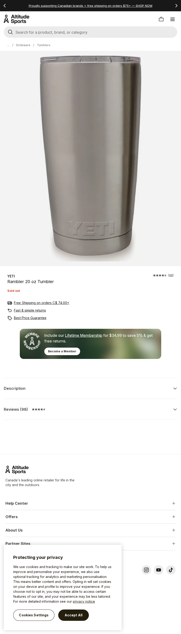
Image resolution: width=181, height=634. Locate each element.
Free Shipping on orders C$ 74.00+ (41, 303)
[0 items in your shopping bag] (161, 19)
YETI (11, 276)
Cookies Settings (34, 615)
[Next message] (176, 5)
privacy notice (84, 601)
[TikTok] (171, 570)
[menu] (172, 19)
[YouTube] (158, 570)
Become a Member (62, 351)
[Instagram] (146, 570)
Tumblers (43, 45)
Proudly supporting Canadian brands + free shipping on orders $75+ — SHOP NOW (90, 6)
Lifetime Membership (83, 335)
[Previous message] (4, 5)
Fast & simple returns (30, 310)
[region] (63, 587)
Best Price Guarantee (30, 318)
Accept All (73, 615)
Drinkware (23, 45)
